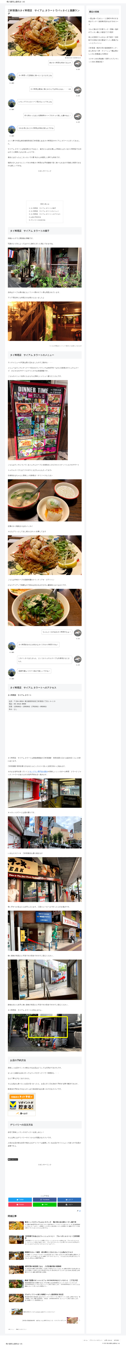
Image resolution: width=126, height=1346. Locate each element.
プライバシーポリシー (95, 1340)
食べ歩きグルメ (13, 1159)
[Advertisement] (45, 185)
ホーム (86, 1340)
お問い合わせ (108, 1340)
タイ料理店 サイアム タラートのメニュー (45, 211)
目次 (42, 204)
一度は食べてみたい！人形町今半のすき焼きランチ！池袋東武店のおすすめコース (103, 21)
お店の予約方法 (36, 217)
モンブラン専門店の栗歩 (38, 771)
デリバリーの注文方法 (38, 220)
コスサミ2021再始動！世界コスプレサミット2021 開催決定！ (103, 60)
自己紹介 (116, 1340)
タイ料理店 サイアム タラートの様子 (43, 208)
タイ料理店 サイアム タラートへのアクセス (45, 214)
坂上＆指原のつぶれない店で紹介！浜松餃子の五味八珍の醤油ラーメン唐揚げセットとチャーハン (103, 40)
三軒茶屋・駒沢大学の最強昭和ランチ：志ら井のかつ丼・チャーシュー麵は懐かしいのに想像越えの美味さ (103, 51)
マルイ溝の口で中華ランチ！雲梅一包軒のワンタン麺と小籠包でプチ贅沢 (103, 30)
